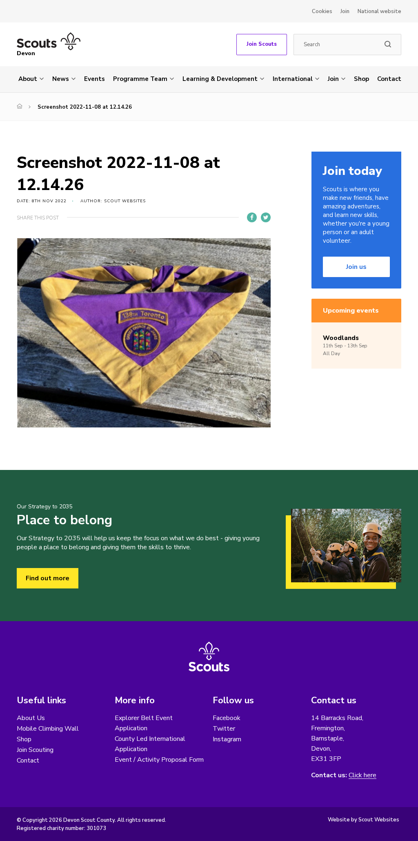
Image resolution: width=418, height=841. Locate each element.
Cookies (322, 11)
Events (94, 79)
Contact (389, 79)
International (293, 79)
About (27, 79)
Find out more (47, 578)
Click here (362, 775)
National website (379, 11)
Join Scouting (35, 749)
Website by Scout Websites (363, 819)
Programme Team (140, 79)
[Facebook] (252, 217)
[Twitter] (266, 217)
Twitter (224, 728)
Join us (356, 266)
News (60, 79)
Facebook (226, 718)
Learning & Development (220, 79)
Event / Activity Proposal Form (159, 759)
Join (344, 11)
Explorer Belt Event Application (144, 723)
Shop (361, 79)
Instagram (227, 739)
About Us (31, 718)
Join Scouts (262, 44)
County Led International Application (150, 744)
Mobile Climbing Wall (48, 728)
